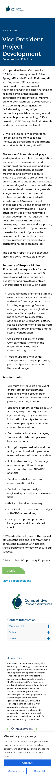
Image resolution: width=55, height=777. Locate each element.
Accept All (27, 762)
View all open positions (16, 580)
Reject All (39, 771)
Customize (14, 771)
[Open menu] (47, 9)
